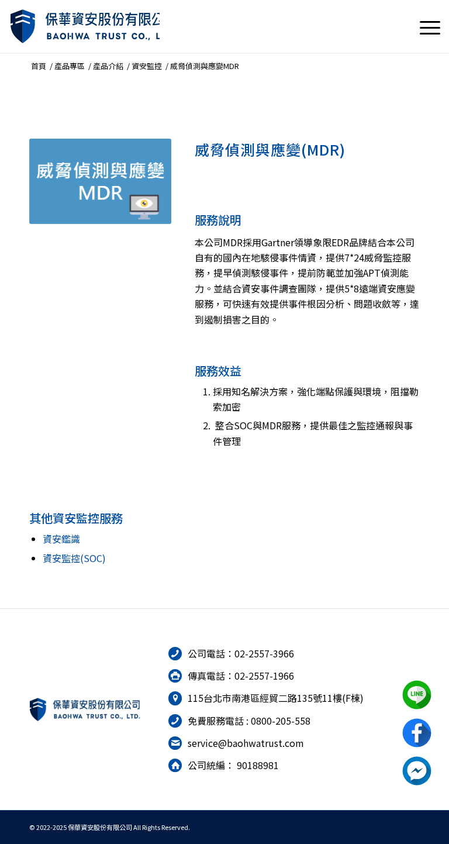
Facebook (416, 732)
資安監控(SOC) (74, 558)
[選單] (424, 26)
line (416, 694)
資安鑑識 (61, 539)
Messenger (416, 771)
